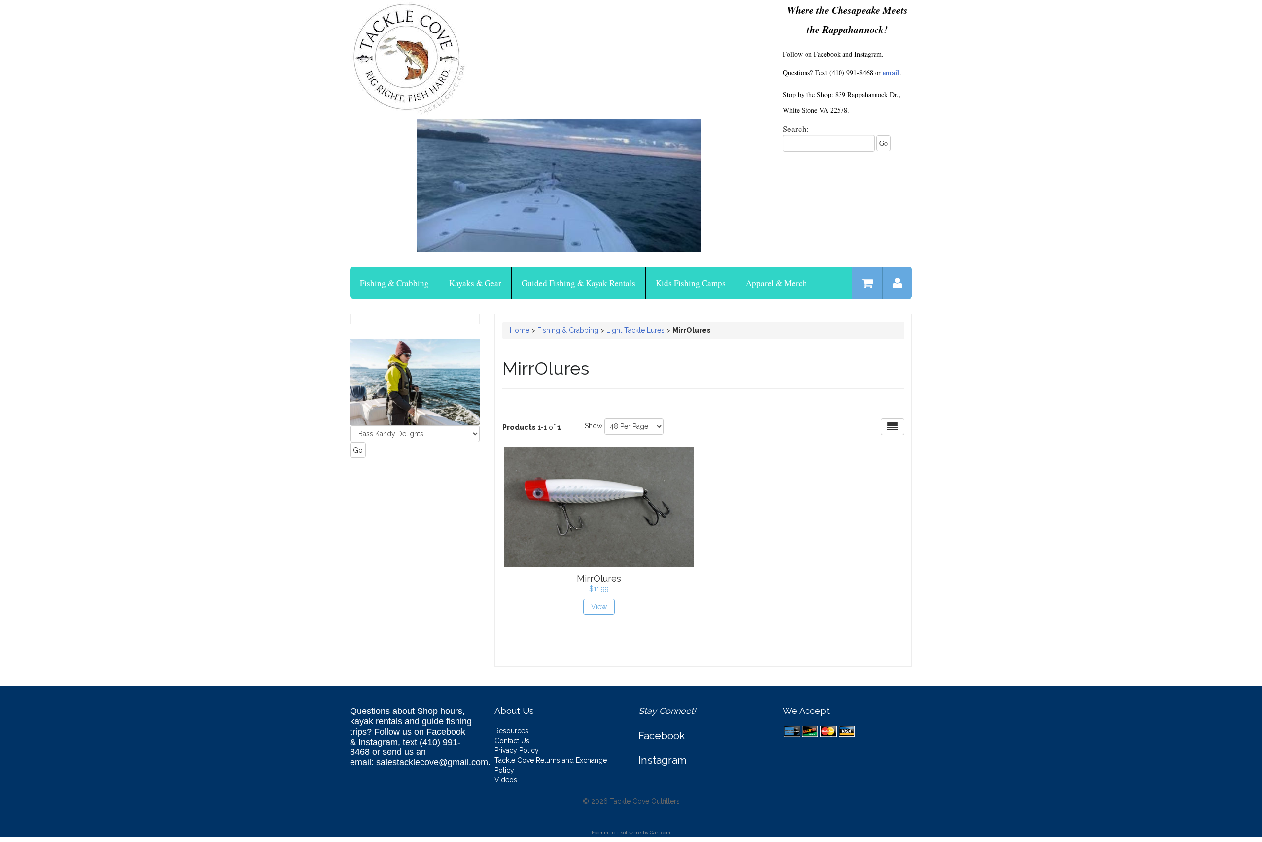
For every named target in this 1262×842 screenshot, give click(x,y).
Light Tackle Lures (636, 330)
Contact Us (511, 741)
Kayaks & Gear (475, 283)
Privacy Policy (516, 750)
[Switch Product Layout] (892, 426)
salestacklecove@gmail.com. (433, 762)
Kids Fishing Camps (691, 283)
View (599, 607)
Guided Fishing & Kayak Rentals (578, 283)
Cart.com (660, 832)
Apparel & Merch (776, 283)
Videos (505, 780)
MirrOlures (599, 578)
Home (519, 330)
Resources (511, 731)
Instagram (662, 760)
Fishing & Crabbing (394, 283)
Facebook (661, 735)
